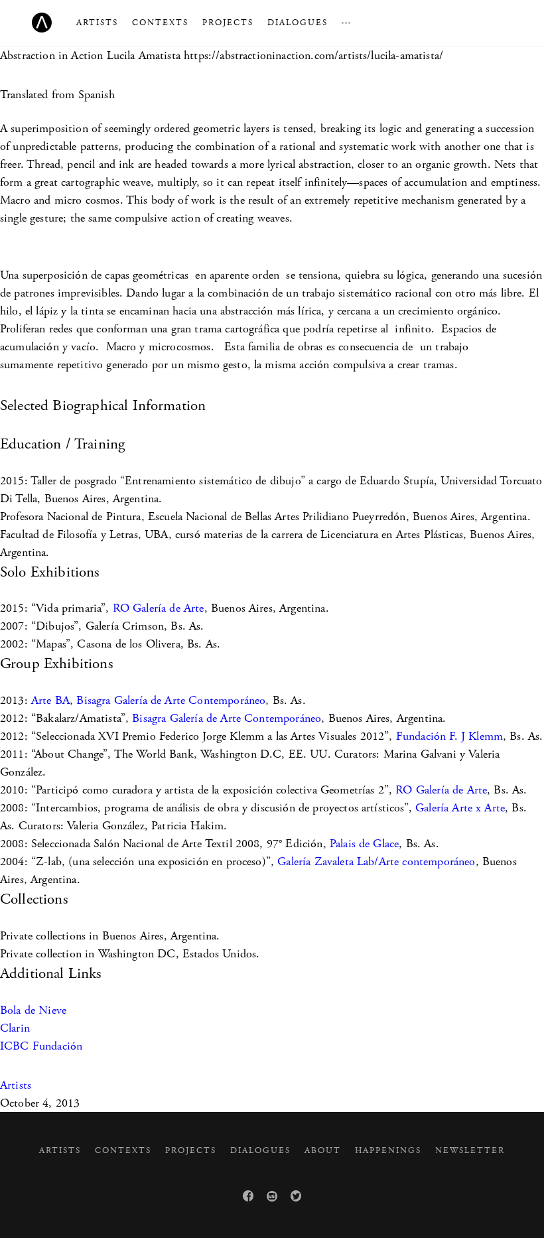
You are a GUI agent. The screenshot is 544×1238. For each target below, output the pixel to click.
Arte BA (50, 700)
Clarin (15, 1028)
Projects (227, 23)
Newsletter (470, 1150)
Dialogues (297, 23)
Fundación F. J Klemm (449, 736)
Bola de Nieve (33, 1010)
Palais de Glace (364, 843)
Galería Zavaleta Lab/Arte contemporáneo (376, 861)
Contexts (160, 23)
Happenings (388, 1150)
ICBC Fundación (41, 1046)
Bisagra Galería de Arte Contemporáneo (170, 700)
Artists (97, 23)
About (323, 1150)
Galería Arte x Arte (460, 807)
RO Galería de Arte (158, 608)
